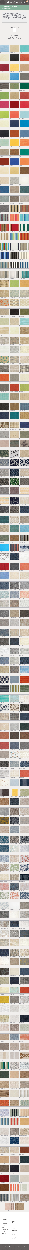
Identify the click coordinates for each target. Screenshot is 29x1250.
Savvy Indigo (21, 466)
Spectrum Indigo (3, 419)
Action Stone (2, 372)
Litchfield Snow (3, 965)
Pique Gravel (12, 664)
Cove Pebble (2, 278)
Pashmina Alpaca (13, 617)
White (20, 184)
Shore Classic (12, 278)
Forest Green (22, 90)
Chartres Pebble (22, 297)
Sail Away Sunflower (13, 796)
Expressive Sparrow (23, 1116)
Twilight (1, 692)
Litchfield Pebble (13, 956)
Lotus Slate (12, 824)
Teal (20, 156)
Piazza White (2, 655)
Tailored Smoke (3, 485)
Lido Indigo (12, 250)
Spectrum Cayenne (4, 382)
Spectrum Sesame (22, 419)
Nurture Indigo (22, 768)
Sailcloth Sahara (22, 344)
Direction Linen (22, 1097)
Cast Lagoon (21, 193)
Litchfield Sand (22, 956)
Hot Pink (1, 109)
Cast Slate (2, 212)
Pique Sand (2, 674)
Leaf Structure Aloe (23, 796)
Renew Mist (2, 787)
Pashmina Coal (22, 617)
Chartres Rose (22, 598)
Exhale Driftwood (13, 1107)
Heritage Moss (3, 325)
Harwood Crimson (13, 231)
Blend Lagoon (2, 523)
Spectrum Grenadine (14, 391)
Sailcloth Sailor (22, 353)
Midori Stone (2, 561)
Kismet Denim (12, 890)
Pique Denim (2, 664)
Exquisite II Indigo (22, 900)
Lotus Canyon (22, 815)
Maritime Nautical (13, 466)
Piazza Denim (2, 636)
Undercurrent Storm (13, 843)
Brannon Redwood (22, 212)
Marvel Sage (21, 1031)
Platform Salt (21, 561)
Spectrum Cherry (3, 570)
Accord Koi (2, 306)
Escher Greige (12, 881)
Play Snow (21, 1182)
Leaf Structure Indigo (14, 805)
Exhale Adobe (2, 1107)
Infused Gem (12, 758)
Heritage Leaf (21, 316)
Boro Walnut (12, 862)
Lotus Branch (12, 815)
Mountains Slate (13, 834)
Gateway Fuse (12, 551)
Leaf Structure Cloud (4, 1135)
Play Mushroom (3, 1173)
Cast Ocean (2, 579)
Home (3, 1217)
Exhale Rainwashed (23, 1107)
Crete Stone (2, 617)
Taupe (1, 156)
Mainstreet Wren (13, 429)
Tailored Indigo (12, 476)
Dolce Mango (12, 222)
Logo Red (21, 109)
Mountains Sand (3, 834)
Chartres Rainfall (13, 598)
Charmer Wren (3, 1097)
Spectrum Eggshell (22, 382)
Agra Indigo (2, 711)
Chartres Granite (13, 589)
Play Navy (12, 1173)
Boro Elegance (22, 852)
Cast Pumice (12, 579)
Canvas (1, 80)
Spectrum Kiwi (22, 391)
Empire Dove (12, 306)
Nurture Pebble (3, 777)
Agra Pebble (12, 711)
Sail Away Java (3, 796)
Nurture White (12, 777)
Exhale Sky (2, 1116)
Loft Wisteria (12, 495)
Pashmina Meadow (3, 984)
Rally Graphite (22, 984)
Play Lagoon (21, 1163)
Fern (11, 90)
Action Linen (21, 363)
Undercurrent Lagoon (4, 843)
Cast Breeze (12, 532)
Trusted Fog (12, 1201)
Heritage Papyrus (13, 325)
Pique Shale (12, 674)
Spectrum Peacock (13, 419)
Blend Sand (2, 532)
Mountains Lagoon (13, 1144)
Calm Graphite (12, 1069)
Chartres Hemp (3, 297)
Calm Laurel (21, 1069)
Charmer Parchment (14, 1088)
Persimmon (21, 777)
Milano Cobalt (2, 259)
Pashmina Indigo (13, 984)
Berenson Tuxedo (13, 212)
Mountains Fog (22, 824)
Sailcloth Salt (2, 353)
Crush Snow (12, 918)
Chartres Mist (12, 297)
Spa (1, 146)
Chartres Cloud (22, 579)
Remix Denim (12, 1041)
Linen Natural (12, 335)
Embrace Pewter (13, 730)
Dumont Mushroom (4, 928)
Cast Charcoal (12, 570)
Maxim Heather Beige (4, 240)
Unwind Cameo (8, 1210)
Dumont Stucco (3, 937)
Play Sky (11, 1182)
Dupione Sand (3, 335)
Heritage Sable (12, 739)
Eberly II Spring (13, 871)
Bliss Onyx (21, 711)
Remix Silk (12, 1050)
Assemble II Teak (22, 1060)
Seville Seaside (13, 240)
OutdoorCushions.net (13, 1246)
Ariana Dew (12, 852)
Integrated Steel (22, 485)
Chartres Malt (22, 457)
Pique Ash (12, 655)
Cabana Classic (13, 269)
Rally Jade (2, 994)
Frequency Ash (3, 438)
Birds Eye (2, 62)
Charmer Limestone (4, 1088)
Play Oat (21, 1173)
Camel (20, 71)
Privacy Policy (14, 1237)
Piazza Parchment (22, 645)
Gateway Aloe (12, 692)
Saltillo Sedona (12, 1191)
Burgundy (2, 71)
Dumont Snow (22, 928)
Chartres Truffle (13, 608)
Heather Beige (12, 99)
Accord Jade (2, 363)
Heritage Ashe (3, 316)
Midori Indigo (21, 551)
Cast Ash (11, 193)
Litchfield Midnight (3, 956)
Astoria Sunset (22, 240)
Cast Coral (21, 570)
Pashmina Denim (22, 975)
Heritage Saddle (22, 739)
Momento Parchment (23, 1135)
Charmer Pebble (22, 1088)
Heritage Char (12, 316)
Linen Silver (2, 344)
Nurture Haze (12, 768)
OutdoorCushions (14, 2)
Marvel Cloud (12, 1022)
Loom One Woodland (14, 965)
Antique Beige (12, 52)
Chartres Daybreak (4, 589)
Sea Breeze (2, 504)
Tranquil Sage (22, 1191)
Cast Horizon (21, 532)
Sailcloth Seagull (13, 353)
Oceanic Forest (3, 457)
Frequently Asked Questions (15, 1228)
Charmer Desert (22, 1078)
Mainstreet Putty (3, 1022)
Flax (1, 184)
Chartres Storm (3, 466)
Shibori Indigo (2, 683)
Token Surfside (22, 278)
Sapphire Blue (22, 137)
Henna (20, 99)
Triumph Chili (21, 994)
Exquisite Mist (2, 909)
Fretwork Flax (22, 306)
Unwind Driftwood (18, 1210)
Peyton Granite (13, 259)
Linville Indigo (21, 937)
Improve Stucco (22, 1003)
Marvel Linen (2, 1031)
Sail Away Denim (22, 787)
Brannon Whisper (3, 222)
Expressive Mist (13, 1116)
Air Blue (1, 52)
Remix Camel (2, 1041)
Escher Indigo (22, 881)
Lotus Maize (2, 824)
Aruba (20, 52)
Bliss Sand (2, 721)
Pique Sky (21, 674)
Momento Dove (13, 1135)
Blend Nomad (21, 523)
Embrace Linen (3, 730)
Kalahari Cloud (22, 758)
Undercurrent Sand (23, 1201)
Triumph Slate (12, 1003)
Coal (1, 90)
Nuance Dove (2, 1154)
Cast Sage (2, 542)
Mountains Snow (22, 834)
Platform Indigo (12, 561)
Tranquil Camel (3, 1060)
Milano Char (21, 250)
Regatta (1, 193)
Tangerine (21, 146)
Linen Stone (12, 344)
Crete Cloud (21, 608)
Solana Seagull (22, 259)
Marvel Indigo (21, 1022)
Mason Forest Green (23, 231)
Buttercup (12, 71)
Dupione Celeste (22, 325)
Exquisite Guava (13, 900)
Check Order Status (13, 1222)
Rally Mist (12, 994)
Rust (11, 137)
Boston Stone (2, 448)
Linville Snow (21, 947)
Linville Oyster (3, 947)
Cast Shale (12, 203)
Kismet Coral (2, 890)
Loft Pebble (2, 495)
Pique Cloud (21, 655)
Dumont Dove (22, 918)
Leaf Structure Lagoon (4, 852)
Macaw (1, 118)
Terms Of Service (14, 1233)
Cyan (1, 551)
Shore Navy (12, 909)
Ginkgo (1, 99)
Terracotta (2, 165)
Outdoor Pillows (4, 1224)
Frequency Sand (13, 438)
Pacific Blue (21, 127)
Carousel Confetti (3, 250)
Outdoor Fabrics (4, 1232)
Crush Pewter (2, 918)
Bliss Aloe (21, 692)
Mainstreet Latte (3, 429)
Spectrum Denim (22, 410)
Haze (11, 683)
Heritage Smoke (3, 758)
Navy (11, 127)
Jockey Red (12, 109)
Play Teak (2, 1191)
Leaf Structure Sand (23, 805)
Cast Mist (2, 203)
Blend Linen (12, 523)
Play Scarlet (2, 1182)
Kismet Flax (21, 890)
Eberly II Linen (3, 871)
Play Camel (2, 1163)
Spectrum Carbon (3, 410)
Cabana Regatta (22, 269)
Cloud (11, 1097)
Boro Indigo (2, 862)
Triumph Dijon (2, 1003)
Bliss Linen (21, 702)
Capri (11, 80)
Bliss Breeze (2, 702)
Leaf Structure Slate (4, 815)
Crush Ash (21, 909)
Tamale (20, 683)
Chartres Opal (3, 598)
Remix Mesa (21, 1041)
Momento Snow (3, 1144)
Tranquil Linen (12, 1060)
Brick (20, 62)
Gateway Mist (2, 269)
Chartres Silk (2, 608)
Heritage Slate (22, 749)
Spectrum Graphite (3, 391)
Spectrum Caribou (13, 410)
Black (11, 62)
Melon (11, 118)
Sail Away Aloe (12, 787)
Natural (1, 127)
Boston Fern (21, 438)
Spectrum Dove (13, 382)
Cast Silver (21, 203)
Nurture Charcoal (3, 768)
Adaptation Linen (22, 504)
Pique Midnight (22, 664)
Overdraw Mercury (4, 975)
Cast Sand (12, 1078)
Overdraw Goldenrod (23, 965)
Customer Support (14, 1217)
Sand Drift (21, 495)
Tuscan (20, 165)
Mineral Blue (21, 118)
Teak (11, 156)
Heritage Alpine (22, 730)
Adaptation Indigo (13, 504)
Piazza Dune (21, 636)
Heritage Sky (12, 749)
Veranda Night (12, 457)
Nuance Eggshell (13, 1154)
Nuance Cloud (22, 1144)
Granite (11, 184)
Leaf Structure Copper (4, 805)
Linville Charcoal (13, 937)
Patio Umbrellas (5, 1228)
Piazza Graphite (3, 645)
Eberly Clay (21, 862)
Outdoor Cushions (4, 1220)
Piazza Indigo (12, 645)
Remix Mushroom (3, 1050)
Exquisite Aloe (2, 900)
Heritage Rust (2, 739)
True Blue (12, 165)
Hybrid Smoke (22, 372)
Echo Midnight (22, 429)
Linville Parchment (13, 947)
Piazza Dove (12, 636)
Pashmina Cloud (13, 975)
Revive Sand (21, 1050)
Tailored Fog (2, 476)
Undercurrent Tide (22, 843)
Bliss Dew (12, 702)
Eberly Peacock (22, 871)
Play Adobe (21, 1154)
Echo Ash (11, 372)
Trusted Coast (3, 1201)
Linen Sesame (22, 335)
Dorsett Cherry (3, 231)
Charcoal (21, 80)
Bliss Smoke (12, 721)
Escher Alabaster (3, 881)
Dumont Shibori (13, 928)
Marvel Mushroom (13, 1031)
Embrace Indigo (22, 721)
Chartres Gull (21, 589)
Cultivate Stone (22, 542)
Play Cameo (12, 1163)
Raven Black (2, 137)
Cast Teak (12, 542)
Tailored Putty (22, 476)
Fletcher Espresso (22, 448)
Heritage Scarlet (3, 749)
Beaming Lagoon (3, 1069)
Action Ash (12, 363)
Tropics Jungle (12, 485)
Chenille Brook (12, 448)
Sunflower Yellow (13, 146)
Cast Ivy (1, 1078)
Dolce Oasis (21, 222)
